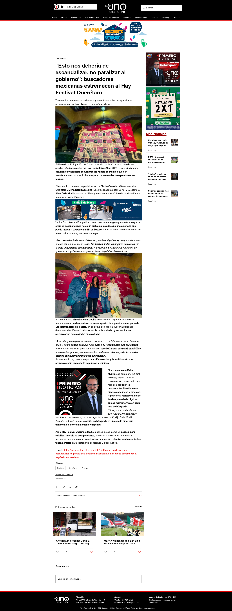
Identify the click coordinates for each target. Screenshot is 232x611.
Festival (85, 468)
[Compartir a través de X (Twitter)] (63, 487)
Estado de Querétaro (64, 475)
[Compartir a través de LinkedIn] (70, 487)
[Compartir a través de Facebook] (56, 487)
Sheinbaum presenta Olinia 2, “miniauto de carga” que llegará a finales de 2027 (74, 542)
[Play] (62, 7)
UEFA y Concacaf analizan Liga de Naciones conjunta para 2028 (122, 542)
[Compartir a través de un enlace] (76, 487)
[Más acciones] (140, 58)
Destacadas (60, 478)
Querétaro (72, 468)
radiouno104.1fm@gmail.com (126, 602)
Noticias (60, 468)
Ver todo (138, 507)
